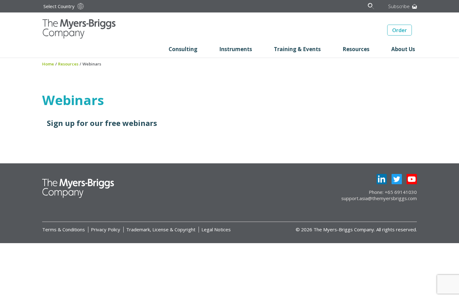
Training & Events (297, 49)
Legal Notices (216, 229)
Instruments (235, 49)
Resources (356, 49)
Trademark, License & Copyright (160, 229)
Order (399, 30)
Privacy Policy (105, 229)
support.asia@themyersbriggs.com (379, 198)
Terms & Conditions (63, 229)
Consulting (183, 49)
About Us (403, 49)
